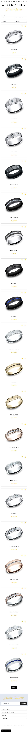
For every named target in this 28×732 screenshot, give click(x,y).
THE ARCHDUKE (14, 480)
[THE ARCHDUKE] (14, 467)
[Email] (2, 1)
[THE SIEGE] (14, 105)
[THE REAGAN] (14, 171)
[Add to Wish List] (22, 26)
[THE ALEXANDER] (14, 336)
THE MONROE (14, 414)
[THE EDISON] (14, 270)
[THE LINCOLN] (14, 204)
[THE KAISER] (14, 500)
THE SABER (14, 49)
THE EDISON (14, 283)
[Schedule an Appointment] (19, 1)
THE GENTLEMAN (14, 644)
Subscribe (23, 703)
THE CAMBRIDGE (14, 447)
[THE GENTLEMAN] (14, 632)
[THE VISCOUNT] (14, 303)
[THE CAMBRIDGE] (14, 434)
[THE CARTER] (14, 139)
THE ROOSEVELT (14, 612)
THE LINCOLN (14, 217)
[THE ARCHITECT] (14, 237)
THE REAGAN (14, 184)
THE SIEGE (14, 119)
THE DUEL (14, 84)
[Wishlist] (26, 1)
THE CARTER (14, 151)
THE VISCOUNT (14, 316)
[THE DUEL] (14, 70)
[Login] (23, 1)
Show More (14, 687)
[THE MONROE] (14, 402)
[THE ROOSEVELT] (14, 599)
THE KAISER (14, 513)
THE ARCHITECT (14, 250)
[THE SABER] (14, 36)
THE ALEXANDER (14, 349)
